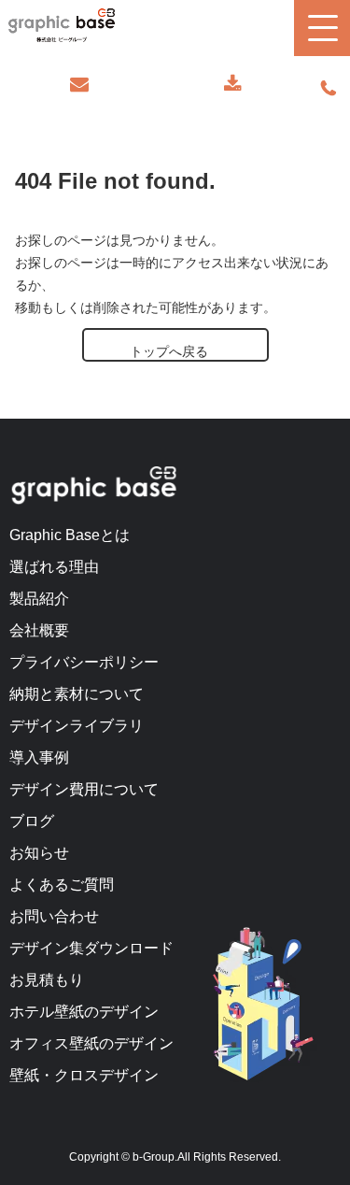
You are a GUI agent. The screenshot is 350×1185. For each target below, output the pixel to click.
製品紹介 (39, 599)
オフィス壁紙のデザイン (91, 1043)
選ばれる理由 (54, 567)
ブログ (31, 821)
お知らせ (39, 853)
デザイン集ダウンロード (91, 948)
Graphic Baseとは (69, 535)
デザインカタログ (232, 84)
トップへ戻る (169, 351)
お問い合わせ (79, 84)
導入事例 (39, 757)
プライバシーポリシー (84, 662)
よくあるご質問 (61, 884)
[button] (322, 28)
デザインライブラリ (76, 726)
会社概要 (39, 630)
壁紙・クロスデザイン (84, 1075)
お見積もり (46, 980)
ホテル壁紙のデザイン (84, 1012)
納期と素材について (76, 694)
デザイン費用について (84, 789)
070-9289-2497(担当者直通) (328, 89)
